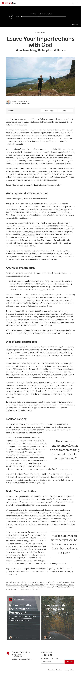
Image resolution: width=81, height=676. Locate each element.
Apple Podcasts (48, 110)
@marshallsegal (22, 582)
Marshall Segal (11, 582)
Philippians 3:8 (18, 452)
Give (72, 670)
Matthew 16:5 (42, 355)
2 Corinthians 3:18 (27, 234)
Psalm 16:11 (45, 480)
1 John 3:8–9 (23, 158)
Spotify (65, 110)
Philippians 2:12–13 (27, 246)
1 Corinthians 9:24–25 (35, 483)
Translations (51, 670)
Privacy (67, 670)
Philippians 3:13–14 (45, 289)
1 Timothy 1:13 (41, 372)
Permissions (59, 670)
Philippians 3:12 (13, 209)
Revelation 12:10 (65, 388)
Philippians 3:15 (23, 549)
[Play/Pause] (11, 17)
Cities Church (36, 587)
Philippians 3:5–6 (20, 369)
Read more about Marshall (29, 589)
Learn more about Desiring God (21, 659)
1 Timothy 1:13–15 (59, 375)
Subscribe (69, 661)
